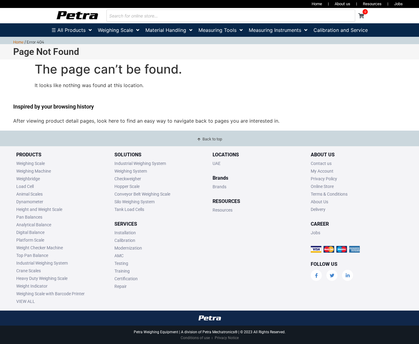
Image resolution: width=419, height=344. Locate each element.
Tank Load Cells (129, 209)
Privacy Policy (324, 178)
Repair (120, 286)
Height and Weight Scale (39, 209)
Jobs (398, 4)
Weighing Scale (30, 163)
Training (122, 271)
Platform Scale (30, 240)
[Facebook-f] (316, 275)
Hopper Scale (127, 186)
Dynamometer (29, 201)
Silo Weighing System (134, 201)
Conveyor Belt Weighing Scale (142, 194)
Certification (126, 278)
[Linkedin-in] (347, 275)
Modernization (128, 248)
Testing (121, 263)
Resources (372, 4)
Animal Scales (29, 194)
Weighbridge (28, 178)
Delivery (318, 209)
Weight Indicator (32, 286)
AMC (119, 255)
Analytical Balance (33, 224)
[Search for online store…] (230, 16)
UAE (217, 163)
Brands (219, 186)
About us (342, 4)
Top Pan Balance (32, 255)
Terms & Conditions (329, 194)
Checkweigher (127, 178)
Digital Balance (30, 232)
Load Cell (25, 186)
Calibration (124, 240)
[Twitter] (331, 275)
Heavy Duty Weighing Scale (41, 278)
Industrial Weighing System (42, 263)
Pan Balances (29, 217)
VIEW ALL (25, 301)
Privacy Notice (227, 338)
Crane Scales (28, 270)
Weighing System (130, 171)
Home (317, 4)
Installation (125, 232)
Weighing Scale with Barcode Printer (50, 293)
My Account (322, 171)
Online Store (322, 186)
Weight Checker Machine (39, 247)
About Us (319, 201)
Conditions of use (195, 338)
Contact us (321, 163)
